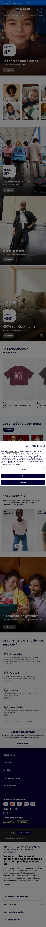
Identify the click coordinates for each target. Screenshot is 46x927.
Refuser (23, 476)
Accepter (23, 482)
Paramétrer (23, 469)
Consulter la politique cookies (10, 464)
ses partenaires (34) (12, 451)
